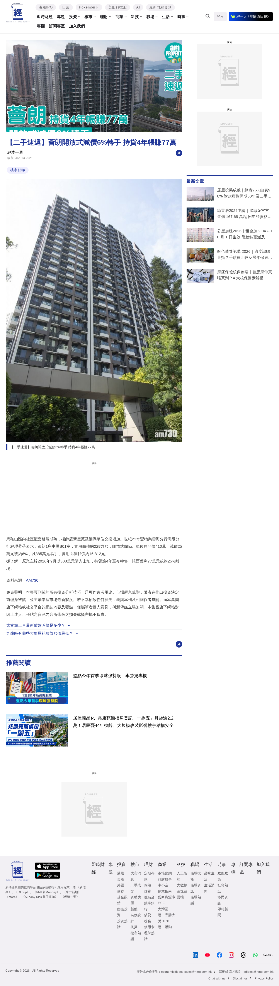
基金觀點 (122, 900)
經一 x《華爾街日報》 (253, 16)
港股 (120, 873)
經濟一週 (15, 152)
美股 (120, 879)
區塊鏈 (182, 891)
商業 (119, 17)
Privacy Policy (264, 978)
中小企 (163, 885)
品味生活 (209, 876)
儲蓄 (147, 891)
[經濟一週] (18, 12)
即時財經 (45, 17)
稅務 (147, 921)
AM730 (32, 580)
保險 (147, 885)
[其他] (179, 153)
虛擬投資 (122, 912)
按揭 (134, 927)
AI (138, 7)
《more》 (12, 897)
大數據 (182, 885)
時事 (181, 17)
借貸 (147, 915)
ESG (161, 903)
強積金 (149, 897)
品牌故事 (165, 879)
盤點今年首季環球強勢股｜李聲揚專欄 (110, 675)
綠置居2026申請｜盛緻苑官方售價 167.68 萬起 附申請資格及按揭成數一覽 (244, 214)
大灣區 (163, 909)
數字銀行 (149, 906)
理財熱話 (149, 936)
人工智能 (182, 876)
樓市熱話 (136, 936)
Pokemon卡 (89, 7)
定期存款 (149, 876)
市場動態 (165, 873)
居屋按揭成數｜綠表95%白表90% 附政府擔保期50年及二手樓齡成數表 (244, 194)
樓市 (88, 17)
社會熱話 (223, 888)
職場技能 (196, 876)
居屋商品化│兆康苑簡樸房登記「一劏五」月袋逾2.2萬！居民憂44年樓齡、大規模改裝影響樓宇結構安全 (123, 722)
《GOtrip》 (22, 892)
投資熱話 (122, 924)
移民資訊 (223, 900)
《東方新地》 (72, 892)
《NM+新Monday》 (46, 892)
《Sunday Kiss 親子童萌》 (40, 897)
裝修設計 (136, 918)
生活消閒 (209, 888)
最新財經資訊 (160, 7)
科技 (135, 17)
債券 (120, 891)
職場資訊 (196, 888)
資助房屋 (136, 900)
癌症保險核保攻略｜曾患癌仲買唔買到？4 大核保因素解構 (244, 275)
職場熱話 (196, 900)
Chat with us (216, 978)
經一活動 (165, 927)
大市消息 (136, 876)
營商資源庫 (166, 897)
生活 (166, 17)
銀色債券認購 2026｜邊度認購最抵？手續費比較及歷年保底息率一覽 (244, 255)
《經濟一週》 (70, 897)
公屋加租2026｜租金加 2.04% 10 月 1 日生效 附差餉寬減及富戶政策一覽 (245, 235)
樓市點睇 (17, 170)
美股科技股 (117, 7)
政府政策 (223, 876)
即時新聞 (223, 912)
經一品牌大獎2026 (166, 918)
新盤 (134, 909)
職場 (150, 17)
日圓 (66, 7)
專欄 (41, 26)
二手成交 (136, 888)
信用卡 (149, 927)
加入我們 (77, 26)
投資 (73, 17)
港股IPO (46, 7)
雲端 (180, 897)
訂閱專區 (57, 26)
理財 (104, 17)
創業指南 (165, 891)
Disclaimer (240, 978)
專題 (61, 17)
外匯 (120, 885)
